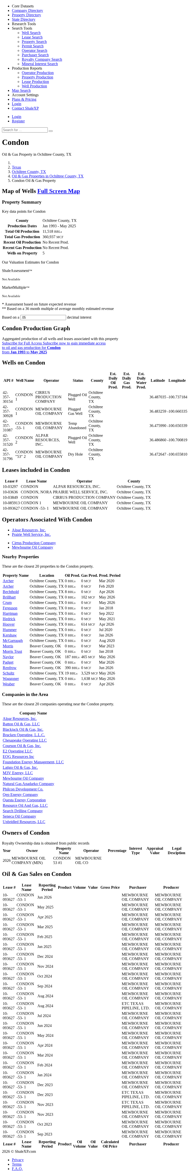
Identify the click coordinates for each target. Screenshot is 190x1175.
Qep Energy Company (20, 794)
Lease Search (32, 37)
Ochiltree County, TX (29, 172)
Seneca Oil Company (19, 816)
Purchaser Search (35, 55)
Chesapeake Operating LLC (25, 740)
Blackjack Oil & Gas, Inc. (23, 729)
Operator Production (38, 73)
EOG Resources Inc (18, 756)
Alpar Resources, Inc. (29, 530)
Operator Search (34, 50)
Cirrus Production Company (34, 543)
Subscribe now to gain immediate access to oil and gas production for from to (54, 347)
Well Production (34, 86)
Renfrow (10, 668)
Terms (17, 1164)
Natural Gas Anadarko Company (28, 784)
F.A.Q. (17, 1169)
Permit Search (33, 46)
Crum (7, 602)
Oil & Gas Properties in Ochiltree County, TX (48, 176)
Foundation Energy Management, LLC (33, 762)
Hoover (9, 624)
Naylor (8, 657)
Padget (8, 662)
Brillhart (9, 597)
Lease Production (35, 81)
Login (16, 117)
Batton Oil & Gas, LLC (21, 724)
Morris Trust (12, 651)
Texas (16, 167)
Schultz (8, 673)
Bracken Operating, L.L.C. (24, 735)
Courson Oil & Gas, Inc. (22, 746)
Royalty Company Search (42, 59)
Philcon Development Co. (23, 789)
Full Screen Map (58, 191)
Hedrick (9, 619)
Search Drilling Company (23, 811)
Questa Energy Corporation (24, 800)
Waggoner (11, 678)
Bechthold (11, 592)
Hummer (10, 630)
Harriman (10, 613)
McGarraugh (13, 640)
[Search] (51, 131)
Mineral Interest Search (40, 64)
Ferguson (10, 608)
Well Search (31, 33)
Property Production (37, 77)
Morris (8, 646)
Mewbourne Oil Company (32, 547)
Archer (8, 581)
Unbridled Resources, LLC (24, 822)
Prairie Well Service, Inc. (31, 534)
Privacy (18, 1160)
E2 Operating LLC (17, 751)
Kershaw (10, 635)
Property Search (34, 41)
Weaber (9, 684)
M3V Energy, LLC (18, 773)
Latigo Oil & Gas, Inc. (20, 767)
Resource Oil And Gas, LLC (25, 805)
